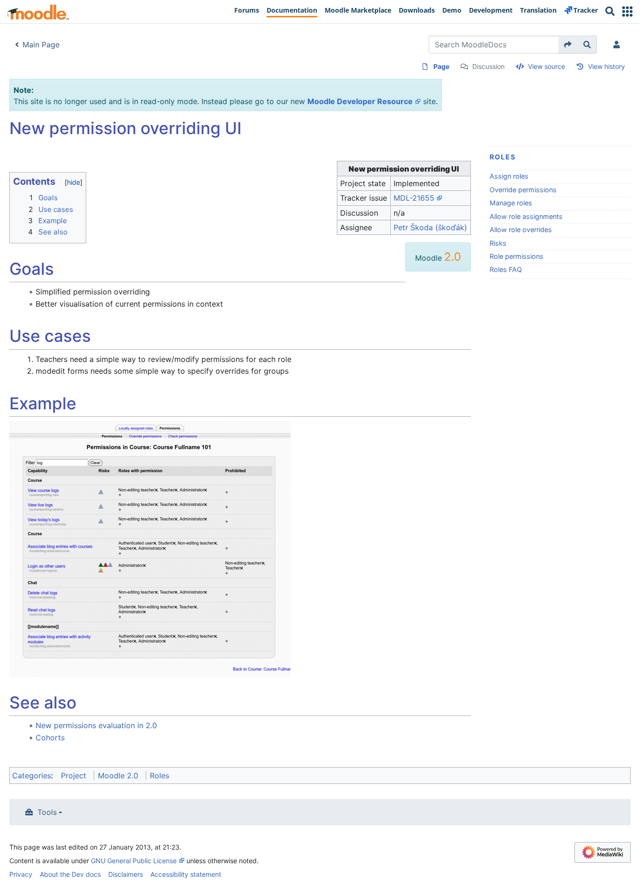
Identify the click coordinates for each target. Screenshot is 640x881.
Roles (503, 157)
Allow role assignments (526, 216)
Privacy (20, 874)
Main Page (41, 44)
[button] (627, 11)
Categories (31, 775)
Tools (47, 812)
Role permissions (516, 256)
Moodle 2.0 (118, 775)
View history (606, 66)
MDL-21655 (414, 198)
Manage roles (511, 203)
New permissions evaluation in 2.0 (96, 725)
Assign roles (509, 176)
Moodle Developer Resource (360, 101)
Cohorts (50, 737)
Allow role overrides (521, 229)
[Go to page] (568, 44)
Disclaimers (125, 874)
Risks (498, 243)
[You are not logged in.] (618, 44)
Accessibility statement (185, 874)
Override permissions (523, 190)
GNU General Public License (134, 861)
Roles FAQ (506, 269)
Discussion (488, 66)
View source (546, 66)
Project (73, 775)
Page (441, 66)
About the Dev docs (70, 874)
